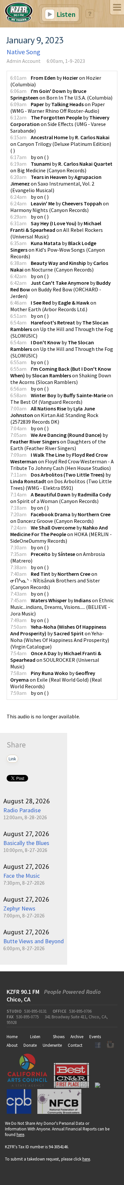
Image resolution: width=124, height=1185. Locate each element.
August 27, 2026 (26, 833)
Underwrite (52, 1045)
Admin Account (24, 61)
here (20, 1134)
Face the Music (21, 875)
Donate (30, 1045)
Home (12, 1036)
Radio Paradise (22, 810)
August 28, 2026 (26, 801)
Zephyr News (19, 908)
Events (95, 1036)
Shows (58, 1036)
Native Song (23, 52)
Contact (75, 1045)
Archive (76, 1036)
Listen (65, 14)
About (12, 1045)
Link (12, 759)
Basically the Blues (26, 843)
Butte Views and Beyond (33, 941)
